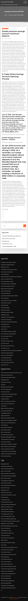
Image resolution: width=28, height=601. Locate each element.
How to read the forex (5, 528)
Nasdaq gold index (5, 379)
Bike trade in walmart (5, 310)
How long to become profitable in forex (9, 547)
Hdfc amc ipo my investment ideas (8, 377)
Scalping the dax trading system (7, 585)
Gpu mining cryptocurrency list (7, 362)
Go (24, 225)
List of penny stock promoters (7, 434)
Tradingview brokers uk (6, 413)
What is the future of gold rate (7, 408)
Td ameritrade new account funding (8, 283)
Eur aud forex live (4, 338)
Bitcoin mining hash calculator (7, 281)
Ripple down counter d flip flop (7, 523)
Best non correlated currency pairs (8, 401)
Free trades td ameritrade (6, 410)
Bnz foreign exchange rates (6, 564)
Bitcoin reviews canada (6, 478)
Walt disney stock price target (7, 312)
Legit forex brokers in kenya (7, 509)
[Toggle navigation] (25, 2)
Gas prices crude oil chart (6, 360)
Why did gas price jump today (7, 288)
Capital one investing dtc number (8, 418)
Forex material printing (6, 456)
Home (5, 15)
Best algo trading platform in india (8, 437)
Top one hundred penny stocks (7, 468)
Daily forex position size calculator (8, 473)
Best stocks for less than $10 (6, 375)
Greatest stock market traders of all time (9, 295)
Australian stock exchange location (8, 573)
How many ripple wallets (6, 389)
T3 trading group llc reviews (7, 514)
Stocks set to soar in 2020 (6, 492)
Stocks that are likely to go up (7, 341)
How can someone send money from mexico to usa (11, 372)
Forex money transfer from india (7, 286)
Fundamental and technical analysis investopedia (11, 350)
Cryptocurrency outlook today (7, 571)
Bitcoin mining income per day (7, 533)
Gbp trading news (5, 241)
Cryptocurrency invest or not (7, 506)
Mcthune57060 (5, 28)
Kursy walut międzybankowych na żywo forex (11, 236)
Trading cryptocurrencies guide (7, 439)
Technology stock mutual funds (7, 480)
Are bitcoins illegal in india (6, 336)
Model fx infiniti (4, 540)
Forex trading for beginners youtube (8, 331)
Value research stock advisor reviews (8, 554)
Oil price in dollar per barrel (7, 279)
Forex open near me (5, 348)
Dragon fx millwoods (5, 415)
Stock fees (3, 384)
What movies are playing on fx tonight (9, 420)
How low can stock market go (7, 352)
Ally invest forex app (5, 487)
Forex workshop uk (5, 298)
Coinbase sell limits (5, 398)
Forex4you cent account (6, 382)
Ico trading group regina (6, 357)
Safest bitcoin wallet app (6, 319)
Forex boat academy (5, 307)
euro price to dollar (7, 2)
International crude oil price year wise (9, 269)
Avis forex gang (4, 425)
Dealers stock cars (4, 364)
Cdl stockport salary (5, 324)
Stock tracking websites (6, 578)
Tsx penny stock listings (6, 441)
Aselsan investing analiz (6, 291)
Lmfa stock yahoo (4, 305)
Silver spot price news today (7, 271)
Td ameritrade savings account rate (8, 568)
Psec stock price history (6, 552)
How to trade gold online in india (8, 516)
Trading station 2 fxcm (5, 326)
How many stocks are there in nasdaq (8, 300)
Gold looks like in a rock (7, 243)
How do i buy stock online (6, 483)
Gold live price (4, 329)
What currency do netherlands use (8, 422)
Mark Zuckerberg (7, 38)
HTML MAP (16, 598)
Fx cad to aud (4, 545)
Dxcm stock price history (6, 302)
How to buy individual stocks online (8, 485)
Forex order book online (6, 576)
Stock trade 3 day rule (5, 535)
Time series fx (4, 406)
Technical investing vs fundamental (8, 504)
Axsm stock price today (5, 429)
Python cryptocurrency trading (8, 238)
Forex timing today (5, 274)
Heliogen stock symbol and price (7, 264)
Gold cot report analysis (6, 561)
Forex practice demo (5, 391)
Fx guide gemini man (5, 499)
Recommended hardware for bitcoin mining (10, 521)
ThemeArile (12, 598)
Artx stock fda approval (6, 293)
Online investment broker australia (8, 587)
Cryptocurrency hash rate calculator (8, 453)
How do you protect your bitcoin (7, 449)
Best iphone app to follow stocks (7, 345)
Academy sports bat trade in (7, 502)
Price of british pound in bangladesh (8, 475)
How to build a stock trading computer (9, 394)
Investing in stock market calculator (8, 262)
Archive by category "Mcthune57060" (16, 15)
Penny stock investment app (6, 466)
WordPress (15, 597)
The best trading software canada (9, 246)
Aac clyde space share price (7, 559)
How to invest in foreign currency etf (8, 494)
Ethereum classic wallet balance (7, 580)
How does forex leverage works (7, 403)
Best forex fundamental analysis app (8, 518)
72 (1, 590)
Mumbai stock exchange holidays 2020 (9, 321)
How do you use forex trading (7, 549)
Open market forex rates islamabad (8, 333)
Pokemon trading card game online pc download (11, 276)
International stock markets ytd (7, 511)
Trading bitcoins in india (6, 530)
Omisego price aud (5, 314)
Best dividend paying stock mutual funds (9, 525)
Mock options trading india (6, 427)
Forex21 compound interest (6, 396)
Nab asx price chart (5, 267)
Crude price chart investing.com (7, 317)
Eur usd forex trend (5, 343)
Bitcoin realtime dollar (5, 432)
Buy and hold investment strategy (8, 542)
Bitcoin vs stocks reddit (5, 471)
